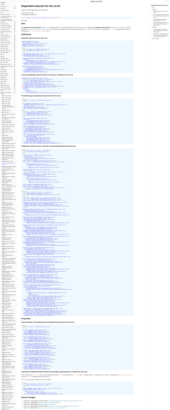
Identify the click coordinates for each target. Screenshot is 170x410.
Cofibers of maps (7, 130)
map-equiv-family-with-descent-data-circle (48, 86)
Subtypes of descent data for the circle (8, 217)
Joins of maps (6, 341)
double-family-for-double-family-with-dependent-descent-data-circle (42, 308)
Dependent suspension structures (8, 177)
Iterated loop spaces (8, 334)
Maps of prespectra (8, 354)
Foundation (4, 39)
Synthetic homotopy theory (6, 93)
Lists (2, 54)
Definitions (154, 9)
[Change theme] (21, 1)
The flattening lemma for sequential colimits (9, 295)
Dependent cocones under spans (8, 158)
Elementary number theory (6, 32)
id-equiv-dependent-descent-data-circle (34, 330)
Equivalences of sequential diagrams (7, 278)
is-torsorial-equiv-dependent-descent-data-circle (37, 343)
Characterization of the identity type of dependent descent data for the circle (160, 31)
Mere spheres (6, 359)
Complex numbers (5, 27)
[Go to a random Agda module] (27, 1)
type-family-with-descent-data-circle (35, 218)
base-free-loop (29, 86)
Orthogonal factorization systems (7, 67)
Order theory (4, 62)
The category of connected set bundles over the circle (8, 107)
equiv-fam (26, 59)
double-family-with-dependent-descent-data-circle (37, 184)
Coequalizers (6, 128)
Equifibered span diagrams (7, 256)
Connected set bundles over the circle (8, 148)
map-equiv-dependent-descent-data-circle (34, 126)
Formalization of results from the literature (6, 17)
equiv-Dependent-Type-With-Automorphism (35, 108)
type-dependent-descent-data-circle (33, 53)
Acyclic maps (6, 101)
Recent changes (155, 38)
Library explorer (5, 10)
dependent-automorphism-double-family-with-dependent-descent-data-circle (44, 225)
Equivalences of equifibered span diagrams (8, 275)
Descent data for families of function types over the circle (8, 214)
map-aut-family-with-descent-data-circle (38, 229)
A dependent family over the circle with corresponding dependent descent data (161, 24)
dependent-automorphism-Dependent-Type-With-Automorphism (40, 64)
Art (2, 12)
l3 (28, 79)
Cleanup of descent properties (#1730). (49, 402)
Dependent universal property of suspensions (8, 193)
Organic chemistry (5, 64)
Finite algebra (4, 35)
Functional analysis (6, 42)
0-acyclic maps (6, 95)
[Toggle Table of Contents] (18, 1)
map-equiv (26, 282)
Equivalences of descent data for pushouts (9, 272)
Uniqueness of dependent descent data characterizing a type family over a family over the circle (161, 35)
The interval (6, 332)
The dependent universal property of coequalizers (7, 181)
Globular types (5, 44)
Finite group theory (6, 37)
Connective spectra (7, 152)
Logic (3, 56)
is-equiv (26, 352)
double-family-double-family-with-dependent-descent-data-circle (41, 197)
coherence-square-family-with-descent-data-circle (43, 92)
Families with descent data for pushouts (8, 282)
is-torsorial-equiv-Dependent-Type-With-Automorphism (39, 348)
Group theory (4, 48)
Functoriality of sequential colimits (7, 304)
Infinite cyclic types (7, 327)
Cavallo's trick (6, 110)
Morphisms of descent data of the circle (8, 376)
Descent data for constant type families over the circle (9, 199)
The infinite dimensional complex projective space (9, 324)
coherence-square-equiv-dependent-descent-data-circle (38, 134)
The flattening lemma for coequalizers (9, 288)
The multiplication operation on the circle (7, 386)
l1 (24, 42)
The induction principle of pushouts (8, 321)
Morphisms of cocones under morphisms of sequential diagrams (8, 363)
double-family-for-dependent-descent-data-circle (37, 155)
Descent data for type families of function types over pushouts (8, 226)
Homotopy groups (7, 315)
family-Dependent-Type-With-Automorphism (35, 56)
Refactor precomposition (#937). (46, 404)
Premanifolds (6, 399)
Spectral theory (5, 85)
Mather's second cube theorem (8, 357)
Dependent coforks (7, 161)
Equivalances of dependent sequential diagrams (7, 268)
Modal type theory (5, 60)
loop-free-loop (30, 91)
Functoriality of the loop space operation (8, 300)
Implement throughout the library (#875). (63, 406)
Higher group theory (6, 50)
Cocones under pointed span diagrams (8, 118)
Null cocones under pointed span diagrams (8, 393)
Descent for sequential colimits (8, 244)
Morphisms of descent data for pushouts (8, 380)
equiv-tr (25, 88)
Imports (25, 20)
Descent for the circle (8, 196)
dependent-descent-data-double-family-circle (34, 78)
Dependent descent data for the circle (160, 12)
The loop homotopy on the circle (8, 349)
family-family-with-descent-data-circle (42, 81)
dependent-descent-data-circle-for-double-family (37, 169)
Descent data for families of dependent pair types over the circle (8, 204)
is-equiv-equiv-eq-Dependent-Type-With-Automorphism (39, 355)
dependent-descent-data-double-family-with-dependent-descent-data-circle (44, 209)
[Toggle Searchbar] (24, 1)
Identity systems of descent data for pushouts (8, 318)
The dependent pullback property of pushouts (9, 167)
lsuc (44, 43)
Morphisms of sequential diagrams (6, 383)
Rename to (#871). (51, 408)
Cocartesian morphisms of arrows (8, 114)
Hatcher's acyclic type (8, 313)
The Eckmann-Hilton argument (8, 249)
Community (4, 6)
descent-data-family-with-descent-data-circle (38, 83)
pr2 (23, 87)
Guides (3, 8)
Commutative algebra (6, 25)
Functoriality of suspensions (7, 307)
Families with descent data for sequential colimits (8, 285)
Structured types (5, 87)
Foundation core (5, 40)
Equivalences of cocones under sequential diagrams (9, 259)
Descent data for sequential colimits (7, 238)
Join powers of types (8, 340)
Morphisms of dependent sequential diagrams (7, 372)
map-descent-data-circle (56, 61)
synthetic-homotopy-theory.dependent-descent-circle (41, 17)
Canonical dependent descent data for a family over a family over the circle (161, 16)
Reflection (4, 77)
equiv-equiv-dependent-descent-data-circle (35, 118)
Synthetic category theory (5, 89)
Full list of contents (5, 14)
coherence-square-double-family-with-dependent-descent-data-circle (42, 284)
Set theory (4, 81)
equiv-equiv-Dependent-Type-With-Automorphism (37, 123)
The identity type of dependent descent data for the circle (160, 20)
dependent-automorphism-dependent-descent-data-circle (38, 58)
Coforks (5, 135)
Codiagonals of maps (8, 126)
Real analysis (4, 73)
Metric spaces (4, 58)
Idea (153, 7)
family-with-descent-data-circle (35, 80)
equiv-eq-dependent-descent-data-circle (34, 336)
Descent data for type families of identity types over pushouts (8, 231)
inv (27, 92)
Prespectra (6, 401)
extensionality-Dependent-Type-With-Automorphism (38, 361)
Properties (154, 27)
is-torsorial (27, 345)
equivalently (84, 27)
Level (27, 42)
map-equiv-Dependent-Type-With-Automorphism (36, 131)
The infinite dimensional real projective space (9, 330)
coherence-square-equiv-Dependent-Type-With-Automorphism (40, 143)
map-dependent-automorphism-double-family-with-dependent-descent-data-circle (45, 236)
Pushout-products (7, 407)
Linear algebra (5, 52)
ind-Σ (26, 89)
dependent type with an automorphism (39, 29)
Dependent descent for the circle (8, 164)
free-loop (47, 79)
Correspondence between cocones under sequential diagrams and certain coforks (7, 139)
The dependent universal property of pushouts (9, 185)
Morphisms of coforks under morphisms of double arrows (8, 368)
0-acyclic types (6, 97)
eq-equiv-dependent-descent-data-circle (34, 364)
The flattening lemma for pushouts (9, 292)
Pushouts (6, 409)
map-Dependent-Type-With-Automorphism (35, 71)
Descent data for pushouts (7, 235)
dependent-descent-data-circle (30, 41)
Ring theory (4, 79)
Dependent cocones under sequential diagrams (8, 155)
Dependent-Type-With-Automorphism (32, 45)
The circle (5, 112)
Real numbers (4, 75)
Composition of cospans (9, 143)
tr (27, 290)
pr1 (23, 84)
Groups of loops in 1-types (8, 310)
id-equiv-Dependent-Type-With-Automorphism (36, 334)
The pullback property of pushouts (8, 404)
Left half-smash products (7, 346)
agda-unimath (96, 1)
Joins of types (6, 343)
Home (2, 4)
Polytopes (4, 69)
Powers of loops (7, 397)
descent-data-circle (28, 43)
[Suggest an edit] (168, 1)
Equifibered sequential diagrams (8, 252)
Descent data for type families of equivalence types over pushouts (8, 222)
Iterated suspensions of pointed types (8, 337)
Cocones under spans (8, 124)
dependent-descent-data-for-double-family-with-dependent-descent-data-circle (45, 202)
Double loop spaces (8, 246)
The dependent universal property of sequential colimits (7, 189)
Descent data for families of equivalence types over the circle (8, 209)
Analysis (3, 22)
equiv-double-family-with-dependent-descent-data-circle (39, 258)
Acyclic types (6, 103)
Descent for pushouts (8, 241)
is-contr (26, 394)
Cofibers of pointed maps (7, 132)
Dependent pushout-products (8, 170)
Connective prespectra (8, 150)
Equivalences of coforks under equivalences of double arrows (8, 263)
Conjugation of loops (8, 145)
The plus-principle (7, 396)
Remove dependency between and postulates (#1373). (65, 401)
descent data (119, 27)
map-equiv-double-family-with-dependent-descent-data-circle (40, 274)
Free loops (5, 298)
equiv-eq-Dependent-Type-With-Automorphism (36, 341)
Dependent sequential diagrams (8, 174)
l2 (31, 42)
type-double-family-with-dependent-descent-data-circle (39, 217)
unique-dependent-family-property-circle (34, 388)
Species (3, 83)
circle (46, 27)
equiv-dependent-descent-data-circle (33, 103)
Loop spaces (6, 352)
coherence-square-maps (30, 136)
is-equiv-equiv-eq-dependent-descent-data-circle (37, 350)
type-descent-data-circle (52, 53)
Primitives (4, 71)
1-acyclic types (6, 99)
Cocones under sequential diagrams (7, 121)
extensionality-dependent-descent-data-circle (36, 357)
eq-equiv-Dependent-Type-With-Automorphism (36, 368)
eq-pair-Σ (28, 90)
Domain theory (5, 29)
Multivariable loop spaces (7, 390)
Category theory (5, 23)
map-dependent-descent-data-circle (33, 66)
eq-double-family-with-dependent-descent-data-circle (38, 247)
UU (38, 43)
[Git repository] (166, 1)
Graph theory (4, 46)
